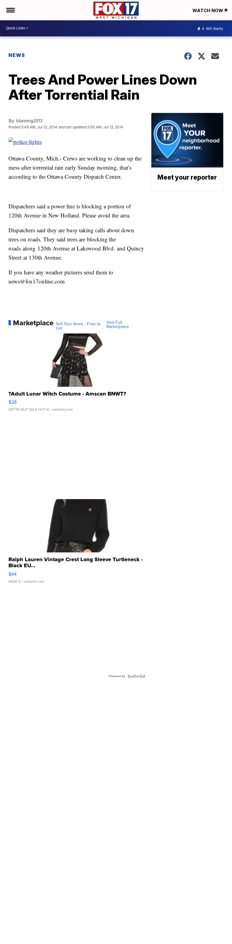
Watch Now (208, 10)
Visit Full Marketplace (117, 324)
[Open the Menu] (10, 10)
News (16, 55)
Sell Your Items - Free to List (78, 326)
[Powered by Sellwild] (136, 676)
